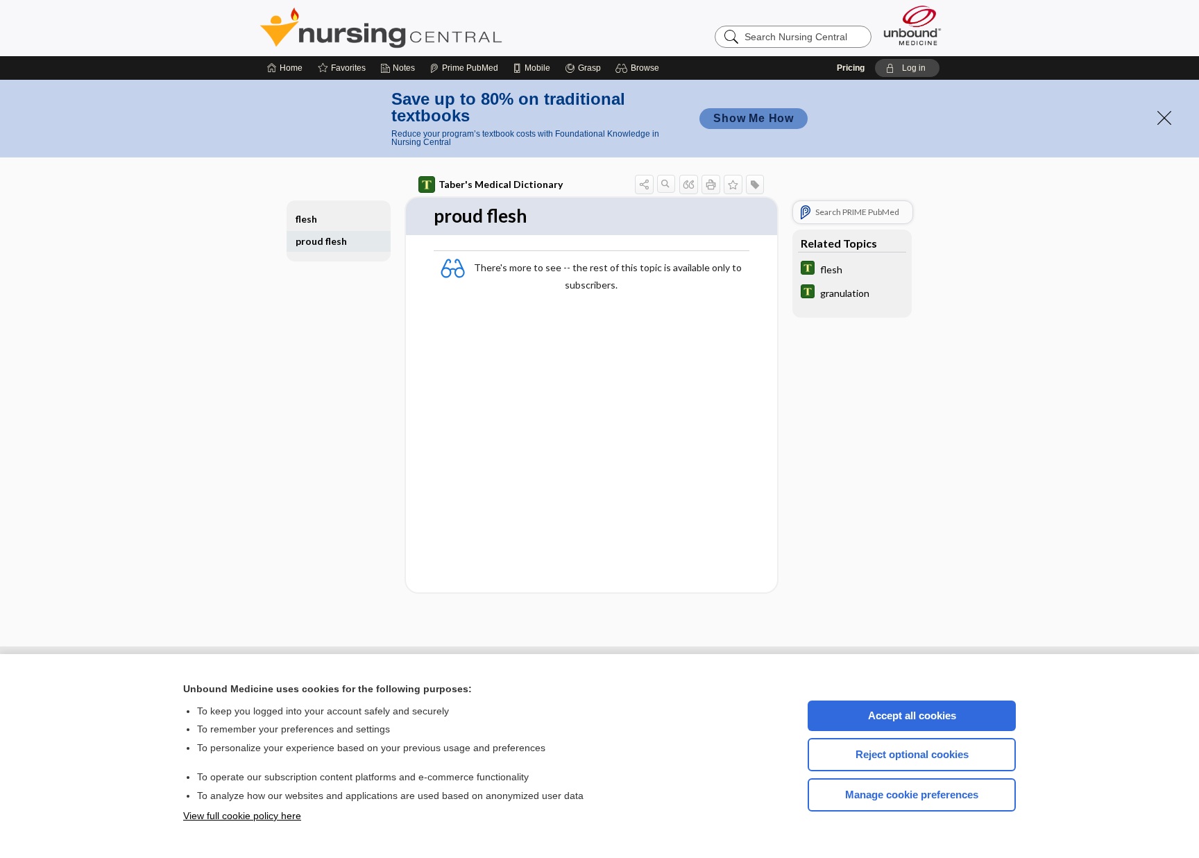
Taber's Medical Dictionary (501, 184)
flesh (306, 219)
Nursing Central (433, 28)
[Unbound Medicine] (912, 25)
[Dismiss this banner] (1164, 118)
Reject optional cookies (912, 754)
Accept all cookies (912, 715)
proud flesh (321, 241)
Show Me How (753, 118)
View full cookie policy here (242, 815)
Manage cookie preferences (911, 794)
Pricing (851, 68)
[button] (639, 68)
